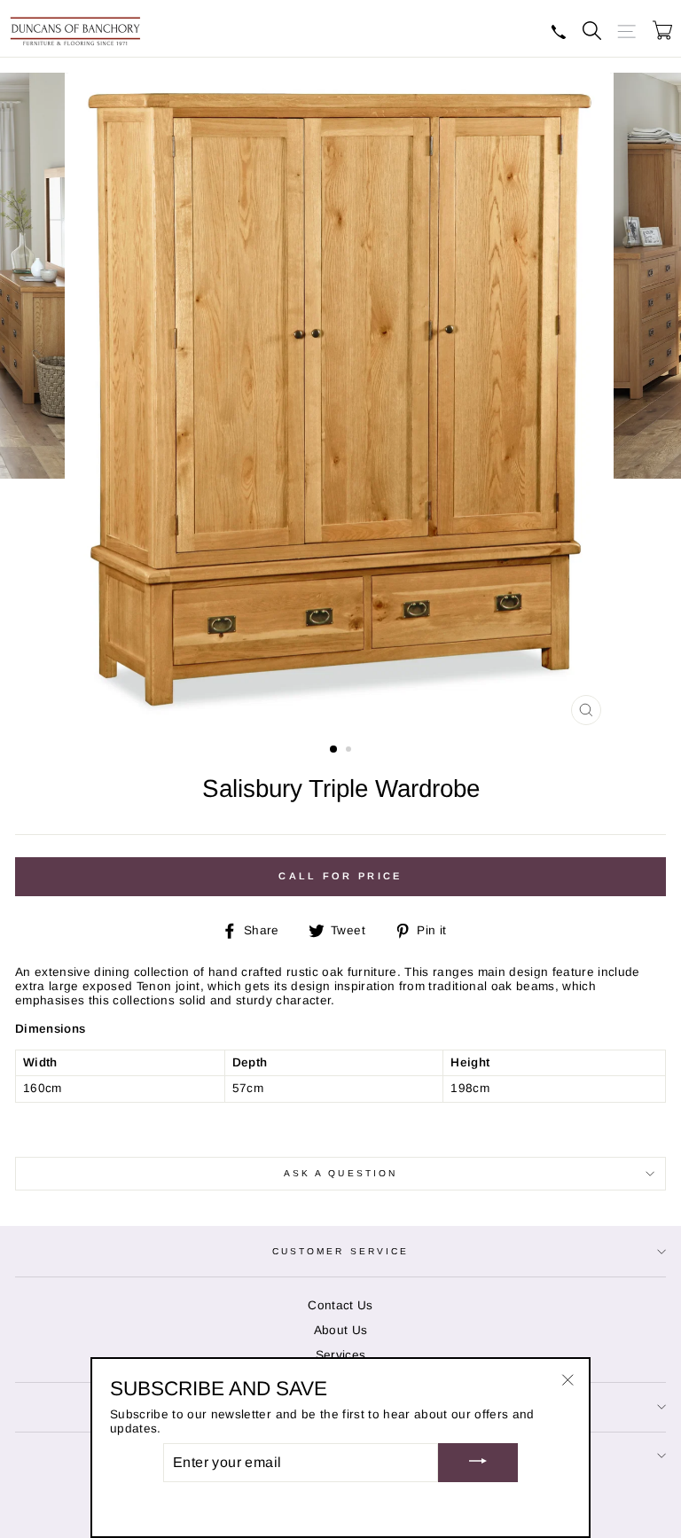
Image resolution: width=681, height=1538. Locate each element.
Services (341, 1355)
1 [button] (334, 750)
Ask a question (340, 1173)
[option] (341, 403)
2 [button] (350, 750)
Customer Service (340, 1251)
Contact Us (340, 1305)
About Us (341, 1330)
